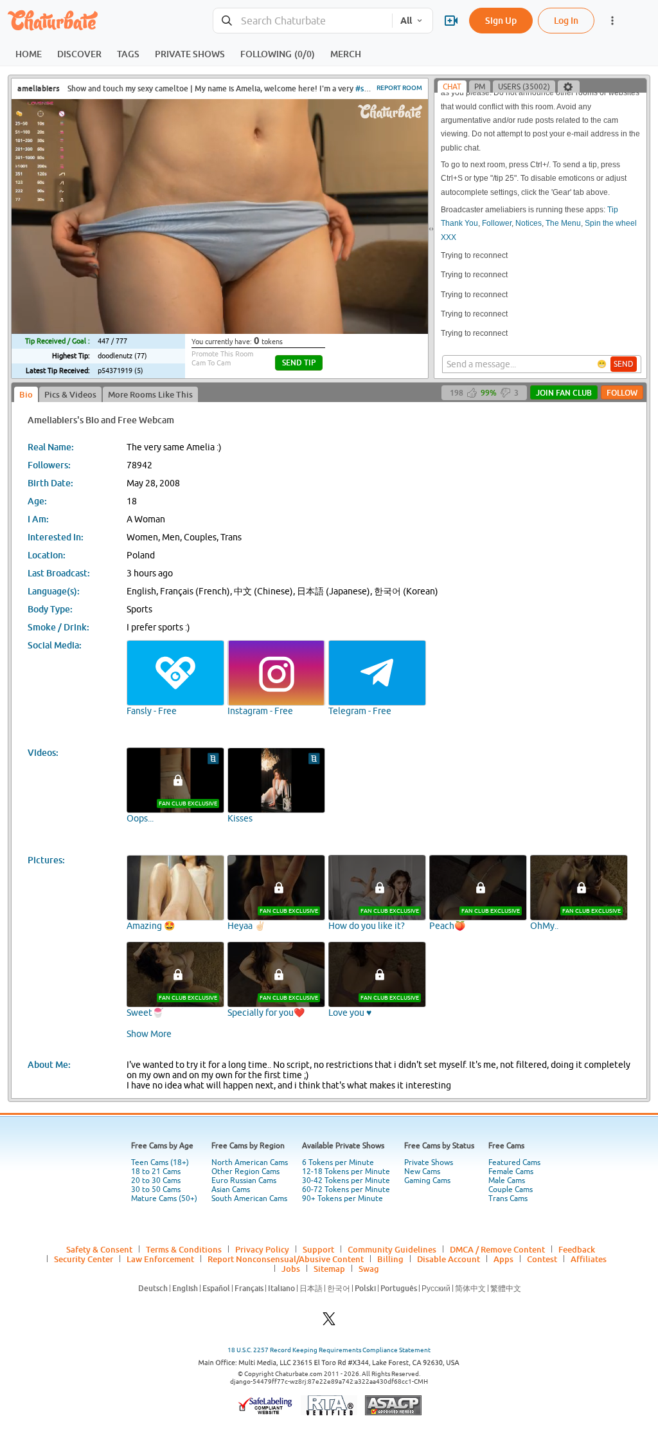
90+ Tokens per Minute (342, 1198)
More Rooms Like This (150, 394)
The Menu (563, 223)
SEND (624, 364)
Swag (369, 1268)
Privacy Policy (262, 1249)
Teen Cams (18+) (160, 1162)
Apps (503, 1259)
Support (318, 1249)
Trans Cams (508, 1198)
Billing (390, 1259)
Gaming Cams (427, 1180)
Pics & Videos (70, 394)
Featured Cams (514, 1162)
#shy (363, 88)
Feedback (576, 1249)
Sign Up (501, 20)
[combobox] (302, 21)
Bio (26, 394)
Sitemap (329, 1268)
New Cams (422, 1171)
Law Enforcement (160, 1259)
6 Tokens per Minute (338, 1162)
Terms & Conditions (184, 1249)
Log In (566, 20)
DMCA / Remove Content (497, 1249)
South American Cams (249, 1198)
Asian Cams (230, 1189)
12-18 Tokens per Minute (346, 1171)
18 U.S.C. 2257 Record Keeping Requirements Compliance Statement (329, 1350)
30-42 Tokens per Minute (346, 1180)
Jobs (290, 1268)
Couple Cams (510, 1189)
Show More (149, 1034)
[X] (329, 1322)
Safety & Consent (99, 1249)
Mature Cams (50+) (164, 1198)
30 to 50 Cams (156, 1189)
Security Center (83, 1259)
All (406, 20)
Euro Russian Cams (243, 1180)
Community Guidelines (392, 1249)
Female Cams (510, 1171)
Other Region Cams (245, 1171)
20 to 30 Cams (156, 1180)
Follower (496, 223)
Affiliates (589, 1259)
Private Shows (428, 1162)
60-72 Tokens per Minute (346, 1189)
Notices (528, 223)
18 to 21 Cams (156, 1171)
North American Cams (249, 1162)
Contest (542, 1259)
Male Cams (506, 1180)
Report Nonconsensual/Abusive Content (286, 1259)
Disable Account (448, 1259)
